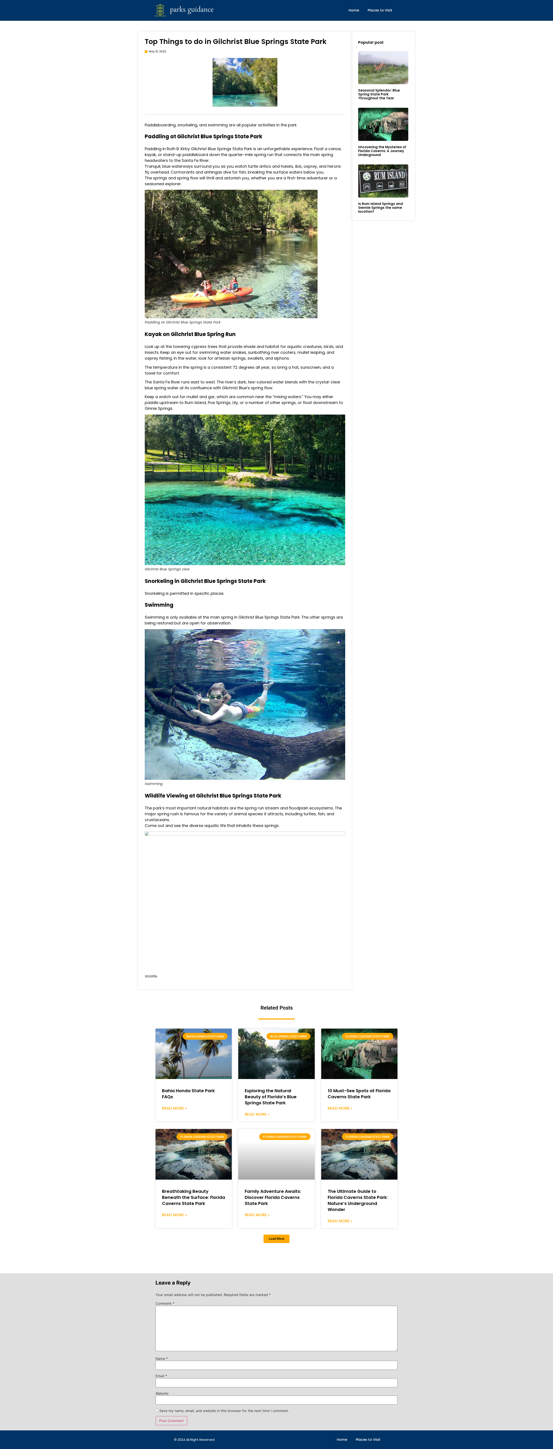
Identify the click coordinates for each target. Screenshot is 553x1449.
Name (162, 1358)
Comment (165, 1303)
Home (354, 10)
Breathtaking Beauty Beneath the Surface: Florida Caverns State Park (193, 1197)
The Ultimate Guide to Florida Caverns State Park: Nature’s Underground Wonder (358, 1200)
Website (162, 1393)
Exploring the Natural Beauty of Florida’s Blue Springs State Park (271, 1097)
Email (161, 1376)
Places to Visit (380, 10)
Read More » (174, 1108)
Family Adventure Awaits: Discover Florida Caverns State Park (273, 1197)
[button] (276, 1239)
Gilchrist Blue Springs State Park (221, 148)
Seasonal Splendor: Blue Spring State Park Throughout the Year (379, 94)
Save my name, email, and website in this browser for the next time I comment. (224, 1410)
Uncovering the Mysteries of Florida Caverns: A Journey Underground (382, 151)
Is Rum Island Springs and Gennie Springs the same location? (380, 207)
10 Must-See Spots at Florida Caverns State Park (359, 1094)
